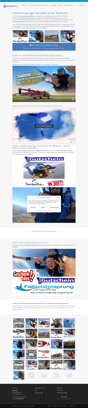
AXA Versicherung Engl (62, 392)
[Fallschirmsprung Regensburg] (56, 344)
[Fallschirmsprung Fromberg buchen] (56, 375)
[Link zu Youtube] (81, 5)
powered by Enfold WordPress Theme (28, 406)
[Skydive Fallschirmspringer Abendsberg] (31, 365)
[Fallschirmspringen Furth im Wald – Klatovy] (44, 365)
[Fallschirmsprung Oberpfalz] (44, 171)
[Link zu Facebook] (79, 5)
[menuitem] (24, 5)
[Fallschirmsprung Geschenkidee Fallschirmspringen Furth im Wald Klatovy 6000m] (56, 354)
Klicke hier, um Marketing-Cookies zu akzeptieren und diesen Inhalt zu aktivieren (44, 125)
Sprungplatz (18, 307)
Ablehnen (43, 207)
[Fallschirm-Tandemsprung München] (20, 36)
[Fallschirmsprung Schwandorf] (31, 333)
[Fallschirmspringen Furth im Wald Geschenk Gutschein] (69, 333)
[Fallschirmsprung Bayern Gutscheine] (31, 375)
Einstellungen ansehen (54, 207)
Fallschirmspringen (62, 16)
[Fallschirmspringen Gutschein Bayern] (36, 36)
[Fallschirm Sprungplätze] (18, 333)
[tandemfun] (10, 5)
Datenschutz (45, 210)
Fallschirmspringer (35, 21)
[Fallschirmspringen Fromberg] (44, 375)
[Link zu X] (83, 5)
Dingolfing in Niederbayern (43, 19)
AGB (36, 390)
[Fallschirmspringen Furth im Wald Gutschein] (44, 354)
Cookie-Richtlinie (39, 210)
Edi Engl (14, 24)
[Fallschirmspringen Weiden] (44, 272)
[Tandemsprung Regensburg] (56, 365)
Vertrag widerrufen (39, 393)
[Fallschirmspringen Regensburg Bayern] (69, 375)
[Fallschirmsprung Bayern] (52, 36)
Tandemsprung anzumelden (23, 28)
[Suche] (74, 5)
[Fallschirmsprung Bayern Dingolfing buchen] (31, 354)
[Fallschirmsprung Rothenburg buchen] (18, 365)
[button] (59, 197)
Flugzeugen (61, 307)
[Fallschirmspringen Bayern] (68, 36)
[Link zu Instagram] (85, 5)
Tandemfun (42, 152)
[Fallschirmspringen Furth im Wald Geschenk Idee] (44, 344)
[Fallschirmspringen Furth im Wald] (56, 323)
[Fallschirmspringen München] (18, 354)
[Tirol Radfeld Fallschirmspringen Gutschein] (44, 323)
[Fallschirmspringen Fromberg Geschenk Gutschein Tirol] (69, 354)
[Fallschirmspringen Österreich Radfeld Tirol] (69, 344)
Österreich (29, 307)
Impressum (50, 210)
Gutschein (38, 28)
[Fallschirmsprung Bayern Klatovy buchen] (18, 323)
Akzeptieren (33, 207)
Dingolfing (63, 245)
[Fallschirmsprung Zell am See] (18, 344)
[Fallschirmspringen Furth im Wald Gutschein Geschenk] (31, 344)
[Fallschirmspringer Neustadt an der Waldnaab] (56, 333)
